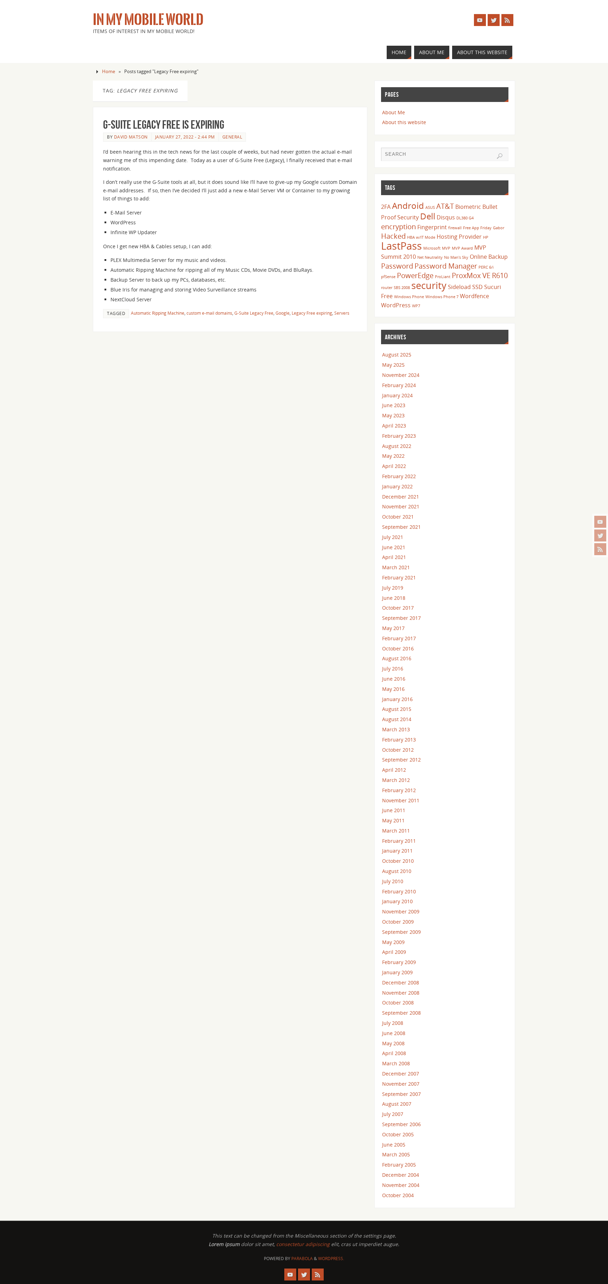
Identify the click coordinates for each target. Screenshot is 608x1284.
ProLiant (442, 276)
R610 (500, 275)
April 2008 (394, 1053)
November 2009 (400, 911)
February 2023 (399, 435)
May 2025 (393, 364)
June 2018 (393, 598)
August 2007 (396, 1103)
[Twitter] (600, 535)
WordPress (396, 305)
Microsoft (432, 248)
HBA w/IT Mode (421, 237)
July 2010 (392, 881)
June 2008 (393, 1033)
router (386, 287)
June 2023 (393, 405)
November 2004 (400, 1185)
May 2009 (393, 942)
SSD (477, 287)
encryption (398, 226)
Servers (341, 313)
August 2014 (396, 719)
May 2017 (393, 628)
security (428, 285)
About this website (404, 122)
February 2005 (399, 1164)
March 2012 (396, 780)
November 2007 (400, 1083)
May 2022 (393, 455)
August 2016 (396, 658)
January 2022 (397, 486)
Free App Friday (477, 227)
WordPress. (331, 1258)
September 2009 (401, 932)
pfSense (388, 276)
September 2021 (401, 527)
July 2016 (392, 668)
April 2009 (394, 952)
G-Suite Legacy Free (253, 313)
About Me (393, 112)
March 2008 (396, 1063)
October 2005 (398, 1134)
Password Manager (445, 266)
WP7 (416, 305)
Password (397, 266)
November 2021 (400, 506)
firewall (455, 227)
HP (485, 237)
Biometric (468, 207)
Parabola (302, 1258)
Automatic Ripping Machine (157, 313)
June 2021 (393, 547)
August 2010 (396, 871)
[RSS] (600, 549)
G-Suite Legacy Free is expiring (163, 124)
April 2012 (394, 769)
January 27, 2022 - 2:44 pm (185, 137)
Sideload (459, 287)
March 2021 (396, 567)
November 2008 (400, 992)
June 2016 (393, 678)
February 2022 (399, 476)
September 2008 (401, 1012)
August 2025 (396, 354)
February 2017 (399, 638)
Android (408, 205)
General (232, 137)
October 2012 (398, 749)
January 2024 (397, 395)
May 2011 (393, 820)
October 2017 (398, 607)
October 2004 (398, 1195)
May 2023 (393, 415)
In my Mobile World (148, 19)
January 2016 (397, 699)
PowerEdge (415, 275)
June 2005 (393, 1144)
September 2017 (401, 618)
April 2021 (394, 557)
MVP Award (462, 248)
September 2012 (401, 759)
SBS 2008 (402, 287)
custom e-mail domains (209, 313)
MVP (446, 248)
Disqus (446, 217)
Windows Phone (409, 296)
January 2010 (397, 901)
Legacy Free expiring (312, 313)
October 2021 (398, 516)
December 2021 (400, 496)
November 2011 (400, 800)
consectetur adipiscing (303, 1244)
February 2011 (399, 840)
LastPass (401, 246)
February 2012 (399, 790)
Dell (427, 216)
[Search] (499, 156)
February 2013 (399, 739)
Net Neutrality (430, 257)
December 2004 (400, 1174)
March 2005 (396, 1154)
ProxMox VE (471, 275)
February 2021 (399, 577)
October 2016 (398, 648)
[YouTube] (600, 522)
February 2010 (399, 891)
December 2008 (400, 982)
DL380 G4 (465, 218)
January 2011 (397, 850)
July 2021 (392, 537)
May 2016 (393, 689)
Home (108, 72)
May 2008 (393, 1043)
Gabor (498, 227)
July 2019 (392, 587)
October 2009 (398, 921)
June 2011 (393, 810)
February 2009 (399, 962)
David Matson (131, 137)
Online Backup (489, 257)
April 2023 (394, 425)
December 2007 (400, 1073)
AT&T (445, 206)
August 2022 (396, 446)
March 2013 (396, 729)
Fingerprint (432, 227)
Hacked (393, 236)
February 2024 (399, 385)
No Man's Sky (456, 257)
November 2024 (400, 375)
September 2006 (401, 1124)
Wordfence (474, 296)
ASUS (430, 207)
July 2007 (392, 1114)
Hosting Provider (459, 236)
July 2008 (392, 1023)
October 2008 (398, 1002)
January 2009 (397, 972)
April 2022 (394, 466)
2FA (386, 207)
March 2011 (396, 830)
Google (283, 313)
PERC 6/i (486, 267)
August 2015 (396, 709)
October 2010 (398, 861)
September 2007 (401, 1094)
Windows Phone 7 (441, 296)
